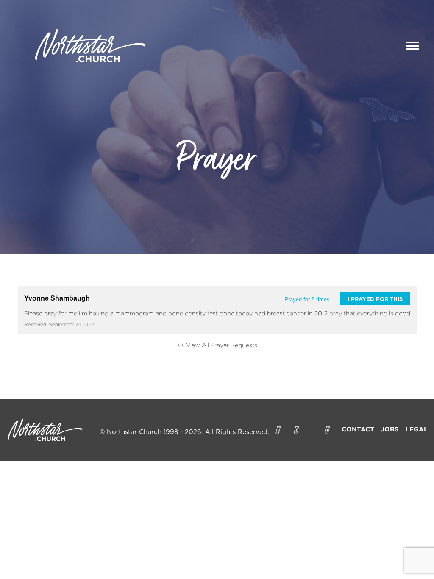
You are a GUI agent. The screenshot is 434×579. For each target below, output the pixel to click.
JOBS (390, 429)
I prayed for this (375, 299)
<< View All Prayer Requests (217, 345)
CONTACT (358, 429)
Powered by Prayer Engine (49, 358)
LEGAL (417, 429)
